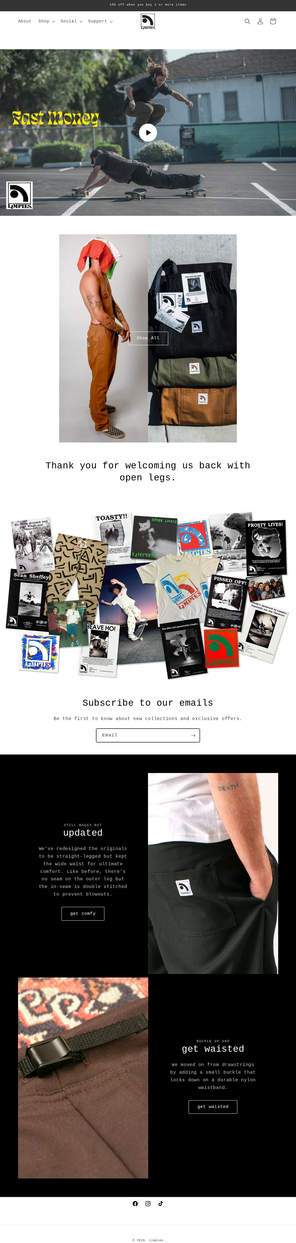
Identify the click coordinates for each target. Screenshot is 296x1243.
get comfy (83, 913)
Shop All (148, 338)
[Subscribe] (193, 735)
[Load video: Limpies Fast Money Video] (148, 132)
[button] (46, 21)
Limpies (156, 1240)
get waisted (213, 1106)
